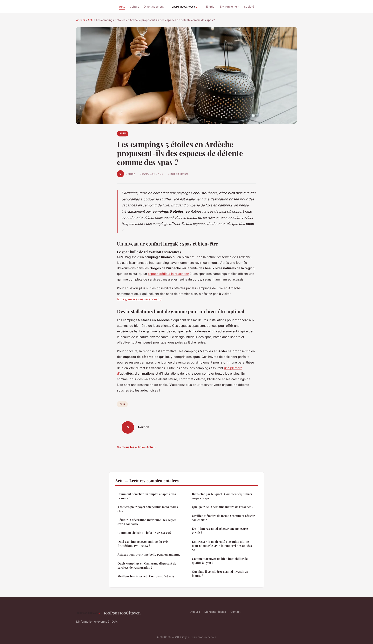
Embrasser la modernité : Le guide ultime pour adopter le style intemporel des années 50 (222, 546)
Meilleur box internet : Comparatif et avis (146, 576)
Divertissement (154, 6)
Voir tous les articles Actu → (137, 447)
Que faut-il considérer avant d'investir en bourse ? (220, 574)
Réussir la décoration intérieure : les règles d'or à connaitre (147, 522)
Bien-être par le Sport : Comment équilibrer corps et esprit (222, 496)
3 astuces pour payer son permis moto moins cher (148, 509)
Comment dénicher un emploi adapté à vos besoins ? (147, 496)
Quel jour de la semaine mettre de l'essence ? (222, 507)
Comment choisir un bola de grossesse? (144, 533)
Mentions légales (215, 611)
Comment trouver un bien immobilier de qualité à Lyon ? (220, 561)
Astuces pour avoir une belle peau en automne (149, 554)
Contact (235, 611)
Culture (134, 6)
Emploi (210, 6)
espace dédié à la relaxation (168, 274)
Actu (122, 6)
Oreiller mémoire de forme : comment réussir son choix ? (223, 518)
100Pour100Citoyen (122, 612)
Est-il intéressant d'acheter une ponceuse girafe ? (220, 531)
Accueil (80, 20)
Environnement (229, 6)
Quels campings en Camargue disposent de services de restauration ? (147, 565)
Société (249, 6)
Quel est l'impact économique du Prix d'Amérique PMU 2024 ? (143, 544)
